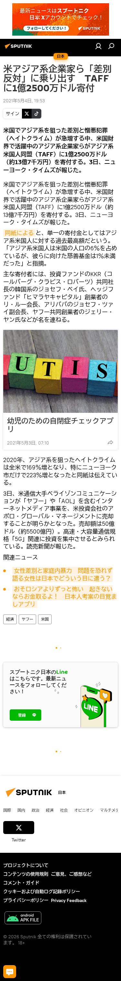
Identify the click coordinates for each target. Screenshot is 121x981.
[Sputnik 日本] (19, 48)
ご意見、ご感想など (71, 874)
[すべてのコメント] (9, 971)
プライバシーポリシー (25, 900)
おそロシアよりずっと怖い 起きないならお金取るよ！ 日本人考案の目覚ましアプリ (64, 596)
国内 (21, 810)
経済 (10, 619)
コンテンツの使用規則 (25, 874)
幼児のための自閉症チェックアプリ (60, 425)
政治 (35, 810)
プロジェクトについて (25, 865)
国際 (7, 810)
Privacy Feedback (68, 900)
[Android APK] (23, 918)
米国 (45, 619)
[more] (110, 442)
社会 (64, 810)
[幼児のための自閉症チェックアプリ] (60, 371)
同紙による (19, 233)
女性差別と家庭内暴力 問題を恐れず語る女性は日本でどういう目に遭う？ (62, 574)
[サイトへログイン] (98, 45)
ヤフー (27, 619)
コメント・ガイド (21, 883)
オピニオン (84, 810)
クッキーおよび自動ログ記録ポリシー (41, 892)
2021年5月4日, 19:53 (24, 101)
